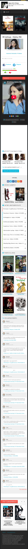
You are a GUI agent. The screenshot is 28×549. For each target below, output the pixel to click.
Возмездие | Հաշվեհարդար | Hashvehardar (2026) (15, 362)
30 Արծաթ (19, 53)
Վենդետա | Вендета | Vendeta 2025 (12, 329)
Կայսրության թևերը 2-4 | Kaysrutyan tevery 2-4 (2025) (15, 381)
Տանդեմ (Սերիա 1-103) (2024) (11, 455)
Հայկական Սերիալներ (11, 53)
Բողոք (22, 119)
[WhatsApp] (17, 116)
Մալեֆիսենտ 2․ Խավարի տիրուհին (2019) (14, 466)
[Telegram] (13, 116)
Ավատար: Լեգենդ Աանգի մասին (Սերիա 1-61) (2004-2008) (15, 353)
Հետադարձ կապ (11, 532)
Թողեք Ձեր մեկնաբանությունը (11, 170)
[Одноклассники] (11, 116)
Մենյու (7, 12)
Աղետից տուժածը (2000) (10, 340)
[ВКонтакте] (10, 116)
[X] (14, 116)
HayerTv (4, 532)
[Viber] (16, 116)
